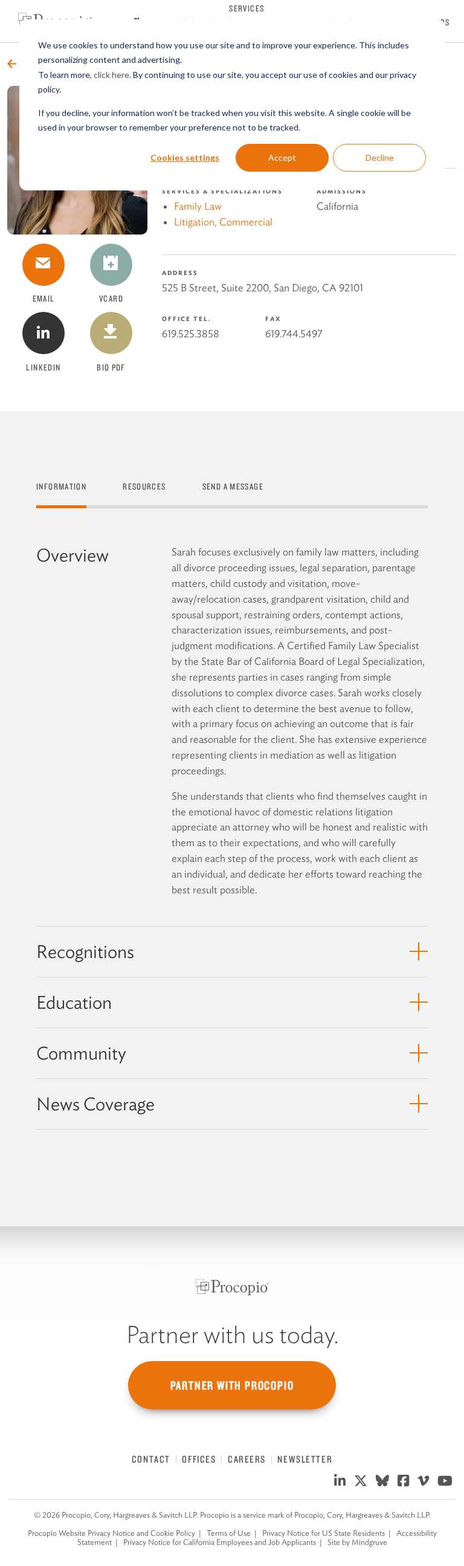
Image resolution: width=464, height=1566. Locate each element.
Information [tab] (61, 486)
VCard (118, 274)
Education (74, 1002)
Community (81, 1053)
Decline (380, 157)
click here (111, 75)
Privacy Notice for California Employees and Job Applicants (219, 1542)
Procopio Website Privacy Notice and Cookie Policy (111, 1533)
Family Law (198, 206)
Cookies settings (184, 157)
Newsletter (304, 1459)
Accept (282, 157)
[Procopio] (232, 1287)
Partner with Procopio (232, 1385)
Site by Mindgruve (357, 1542)
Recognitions (85, 951)
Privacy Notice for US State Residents (323, 1533)
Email (44, 298)
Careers (247, 1459)
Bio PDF (117, 342)
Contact (151, 1459)
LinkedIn (43, 367)
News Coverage (95, 1104)
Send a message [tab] (232, 486)
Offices (199, 1459)
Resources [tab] (144, 486)
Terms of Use (229, 1533)
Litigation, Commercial (223, 222)
